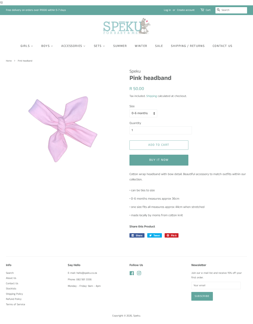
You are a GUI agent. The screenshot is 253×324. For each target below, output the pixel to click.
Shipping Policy (14, 294)
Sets (98, 46)
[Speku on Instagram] (139, 274)
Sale (159, 46)
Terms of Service (15, 304)
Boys (46, 46)
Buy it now (159, 160)
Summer (120, 46)
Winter (141, 46)
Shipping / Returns (188, 46)
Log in (167, 10)
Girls (26, 46)
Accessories (72, 46)
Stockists (11, 289)
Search (10, 273)
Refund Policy (14, 299)
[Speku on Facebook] (131, 274)
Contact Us (222, 46)
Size (132, 106)
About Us (11, 278)
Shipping (151, 96)
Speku (136, 316)
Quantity (135, 123)
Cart (208, 10)
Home (9, 61)
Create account (186, 10)
